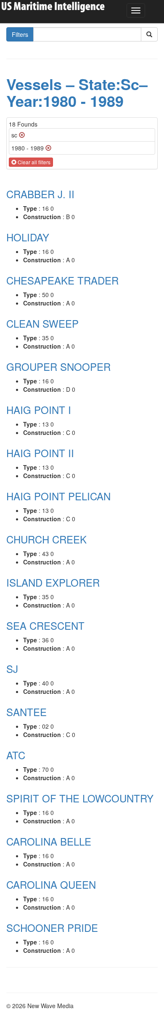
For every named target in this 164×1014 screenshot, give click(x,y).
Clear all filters (33, 162)
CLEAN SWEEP (42, 323)
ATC (15, 755)
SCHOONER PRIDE (52, 927)
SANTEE (26, 711)
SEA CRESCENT (45, 625)
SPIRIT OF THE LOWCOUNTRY (79, 798)
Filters (20, 34)
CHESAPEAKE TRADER (62, 280)
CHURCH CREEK (46, 539)
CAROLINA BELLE (48, 841)
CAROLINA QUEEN (51, 884)
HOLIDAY (27, 237)
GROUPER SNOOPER (58, 366)
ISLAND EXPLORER (53, 582)
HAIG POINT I (38, 409)
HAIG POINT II (40, 452)
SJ (12, 668)
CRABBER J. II (40, 193)
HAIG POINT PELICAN (58, 496)
